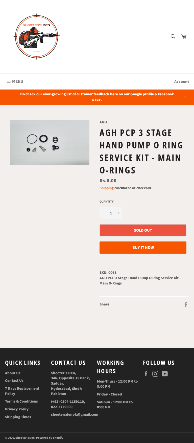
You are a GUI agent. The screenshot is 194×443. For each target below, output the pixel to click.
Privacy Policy (17, 409)
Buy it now (143, 247)
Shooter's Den (25, 438)
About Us (12, 373)
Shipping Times (18, 417)
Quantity (107, 202)
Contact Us (14, 380)
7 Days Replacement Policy (22, 391)
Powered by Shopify (49, 438)
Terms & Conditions (21, 401)
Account (181, 81)
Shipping (107, 188)
